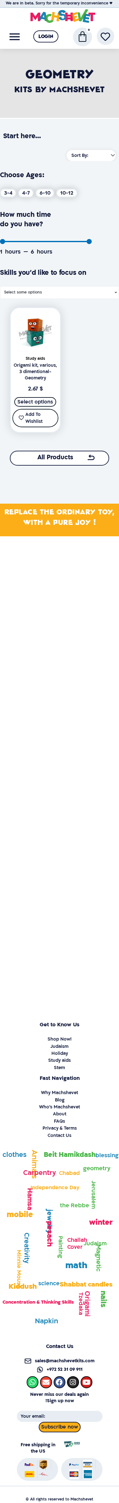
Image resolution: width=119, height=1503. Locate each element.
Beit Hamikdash (70, 1154)
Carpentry (39, 1172)
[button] (46, 36)
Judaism (95, 1243)
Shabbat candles (86, 1284)
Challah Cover (77, 1243)
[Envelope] (46, 1382)
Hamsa (29, 1199)
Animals (34, 1164)
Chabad (69, 1173)
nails (103, 1299)
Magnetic (98, 1258)
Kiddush (23, 1286)
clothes (15, 1154)
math (76, 1265)
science (49, 1283)
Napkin (46, 1321)
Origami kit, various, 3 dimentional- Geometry (35, 371)
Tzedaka (80, 1303)
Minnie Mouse (19, 1269)
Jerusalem (93, 1195)
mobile (20, 1214)
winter (101, 1222)
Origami (87, 1304)
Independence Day (54, 1187)
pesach (50, 1234)
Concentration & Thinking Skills (38, 1302)
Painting (60, 1247)
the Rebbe (74, 1205)
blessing (107, 1155)
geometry (96, 1168)
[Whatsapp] (32, 1382)
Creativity (26, 1248)
